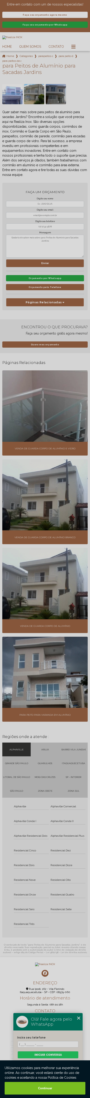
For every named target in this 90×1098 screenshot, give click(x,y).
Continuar (45, 1088)
